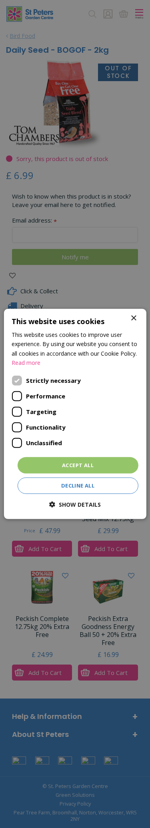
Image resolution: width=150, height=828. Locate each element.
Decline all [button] (77, 485)
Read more (26, 362)
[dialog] (75, 414)
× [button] (133, 318)
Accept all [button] (78, 465)
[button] (75, 504)
